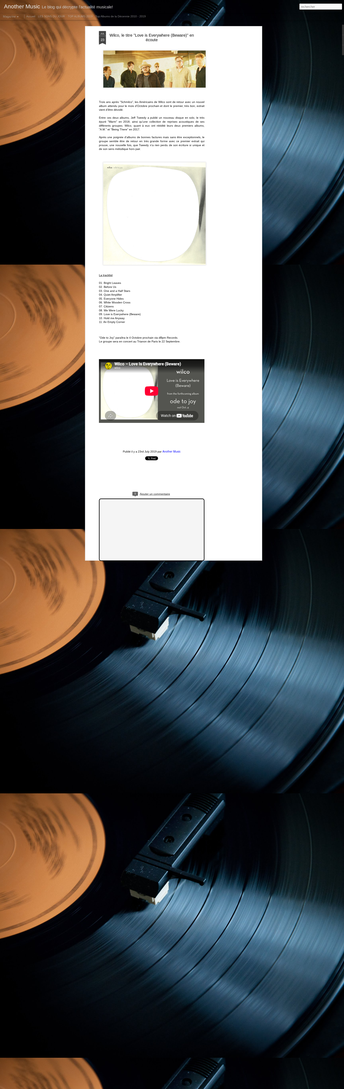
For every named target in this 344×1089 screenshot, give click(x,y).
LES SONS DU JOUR (51, 16)
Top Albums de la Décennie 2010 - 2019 (120, 16)
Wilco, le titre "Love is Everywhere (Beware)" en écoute (151, 37)
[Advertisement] (226, 93)
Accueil (30, 16)
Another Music (171, 451)
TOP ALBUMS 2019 (80, 16)
